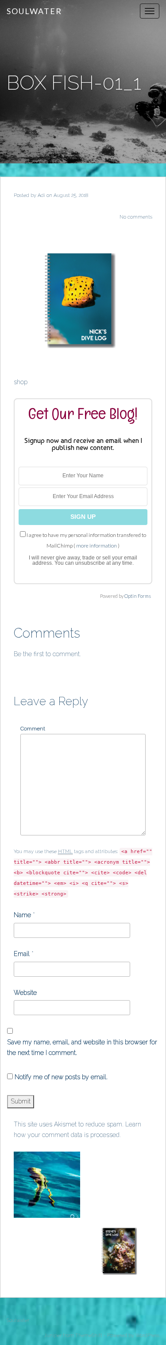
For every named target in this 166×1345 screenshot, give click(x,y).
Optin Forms (137, 596)
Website (25, 992)
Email (22, 953)
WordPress (147, 1335)
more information (96, 545)
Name (22, 914)
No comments (136, 217)
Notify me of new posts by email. (61, 1077)
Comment (32, 728)
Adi (41, 195)
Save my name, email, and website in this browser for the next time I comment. (82, 1047)
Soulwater (34, 11)
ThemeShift (88, 1335)
